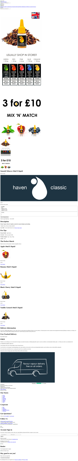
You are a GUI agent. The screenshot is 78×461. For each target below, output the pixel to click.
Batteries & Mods (26, 6)
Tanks (18, 6)
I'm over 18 (2, 457)
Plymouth (4, 398)
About (4, 408)
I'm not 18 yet (7, 457)
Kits (16, 6)
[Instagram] (2, 421)
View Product (2, 264)
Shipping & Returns (6, 410)
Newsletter (4, 409)
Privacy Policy (10, 423)
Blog (3, 407)
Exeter (4, 395)
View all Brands (3, 389)
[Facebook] (7, 421)
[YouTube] (11, 421)
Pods (20, 6)
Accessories (31, 6)
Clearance (34, 6)
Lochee (4, 396)
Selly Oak (4, 399)
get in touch (12, 416)
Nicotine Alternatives (12, 6)
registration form (15, 439)
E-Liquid (7, 6)
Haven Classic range (18, 227)
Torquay (4, 401)
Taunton (4, 400)
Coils (22, 6)
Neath (4, 397)
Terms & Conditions (3, 423)
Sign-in (2, 436)
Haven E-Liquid (3, 6)
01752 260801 (6, 416)
